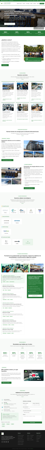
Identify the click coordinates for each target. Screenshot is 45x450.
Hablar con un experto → (6, 382)
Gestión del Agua (20, 438)
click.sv (32, 448)
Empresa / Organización (36, 403)
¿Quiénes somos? (19, 3)
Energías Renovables (21, 435)
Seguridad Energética (21, 441)
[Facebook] (4, 442)
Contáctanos (42, 3)
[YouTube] (8, 442)
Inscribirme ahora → (35, 295)
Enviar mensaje (32, 422)
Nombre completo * (25, 403)
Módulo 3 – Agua (29, 438)
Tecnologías (27, 3)
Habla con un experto (20, 23)
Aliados (31, 3)
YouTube (42, 0)
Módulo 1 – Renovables (30, 435)
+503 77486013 (6, 403)
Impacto (38, 3)
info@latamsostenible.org (5, 0)
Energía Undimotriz (20, 444)
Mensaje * (24, 414)
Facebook (35, 0)
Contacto (37, 441)
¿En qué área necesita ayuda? (27, 410)
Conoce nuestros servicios (10, 23)
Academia (34, 3)
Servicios (24, 3)
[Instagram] (2, 442)
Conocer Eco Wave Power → (29, 188)
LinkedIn (39, 0)
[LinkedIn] (6, 442)
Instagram (31, 0)
